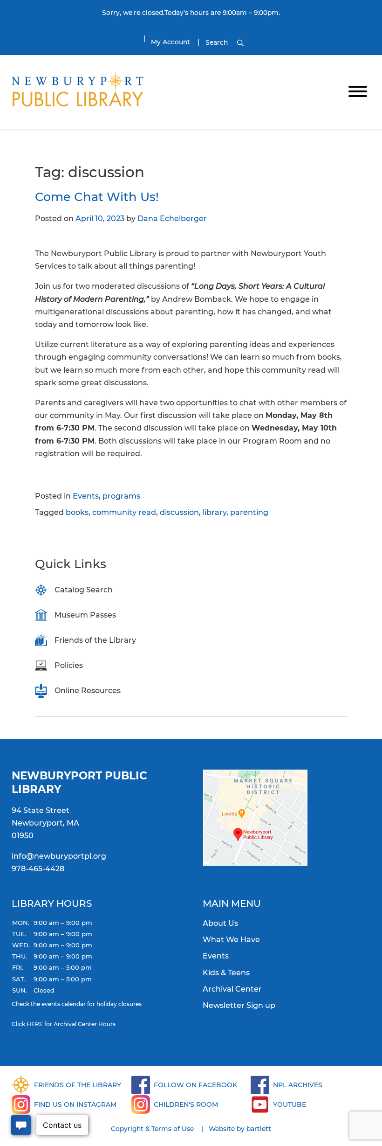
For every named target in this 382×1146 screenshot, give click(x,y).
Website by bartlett (240, 1128)
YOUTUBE (289, 1104)
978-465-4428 (38, 868)
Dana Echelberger (172, 218)
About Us (220, 923)
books (77, 512)
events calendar (63, 1003)
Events (86, 496)
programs (121, 496)
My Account (170, 42)
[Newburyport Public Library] (77, 91)
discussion (179, 512)
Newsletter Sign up (239, 1005)
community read (124, 512)
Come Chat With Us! (97, 196)
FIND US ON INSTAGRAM (75, 1104)
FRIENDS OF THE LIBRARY (77, 1085)
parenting (249, 512)
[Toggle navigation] (358, 92)
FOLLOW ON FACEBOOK (195, 1085)
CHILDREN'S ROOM (186, 1104)
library (214, 512)
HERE (35, 1024)
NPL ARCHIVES (297, 1085)
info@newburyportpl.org (59, 856)
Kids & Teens (226, 972)
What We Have (231, 939)
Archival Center (232, 989)
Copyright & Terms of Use (152, 1128)
